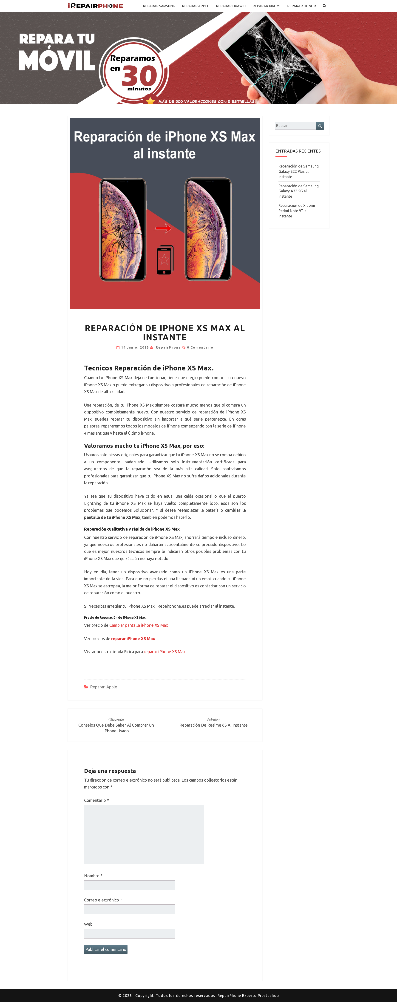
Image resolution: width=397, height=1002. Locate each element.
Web (88, 924)
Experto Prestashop (260, 995)
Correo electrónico (103, 900)
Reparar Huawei (231, 6)
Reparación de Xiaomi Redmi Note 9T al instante (296, 210)
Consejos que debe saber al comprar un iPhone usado (116, 725)
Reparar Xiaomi (266, 6)
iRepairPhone (167, 347)
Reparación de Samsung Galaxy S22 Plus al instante (298, 171)
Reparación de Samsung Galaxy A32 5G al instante (298, 191)
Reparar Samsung (159, 6)
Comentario (96, 800)
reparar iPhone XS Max (164, 651)
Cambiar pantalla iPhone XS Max (138, 625)
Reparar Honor (301, 6)
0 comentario (200, 347)
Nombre (93, 875)
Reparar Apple (195, 6)
